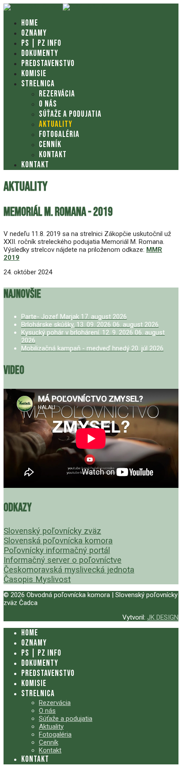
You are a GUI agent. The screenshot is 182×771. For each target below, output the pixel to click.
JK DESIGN (162, 617)
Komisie (33, 74)
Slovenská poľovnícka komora (58, 541)
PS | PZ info (41, 43)
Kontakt (53, 155)
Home (29, 23)
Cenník (50, 145)
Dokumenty (39, 53)
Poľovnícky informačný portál (57, 550)
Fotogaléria (59, 134)
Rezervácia (57, 94)
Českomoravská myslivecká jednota (69, 570)
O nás (48, 104)
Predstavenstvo (48, 64)
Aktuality (55, 124)
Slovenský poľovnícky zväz (52, 531)
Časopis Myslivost (37, 579)
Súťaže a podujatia (70, 114)
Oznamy (34, 33)
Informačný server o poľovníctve (62, 560)
